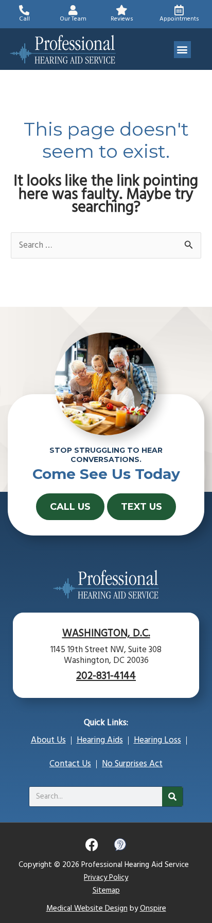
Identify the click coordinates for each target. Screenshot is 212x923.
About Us (48, 740)
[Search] (172, 796)
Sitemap (106, 890)
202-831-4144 (106, 676)
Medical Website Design (87, 908)
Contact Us (70, 764)
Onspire (153, 908)
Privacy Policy (106, 878)
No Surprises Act (132, 764)
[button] (182, 49)
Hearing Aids (100, 740)
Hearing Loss (157, 740)
